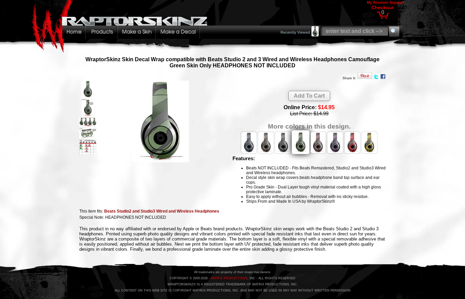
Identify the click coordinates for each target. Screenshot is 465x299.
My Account (377, 2)
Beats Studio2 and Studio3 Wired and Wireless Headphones (161, 211)
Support (396, 2)
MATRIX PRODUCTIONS (229, 278)
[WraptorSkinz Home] (121, 50)
